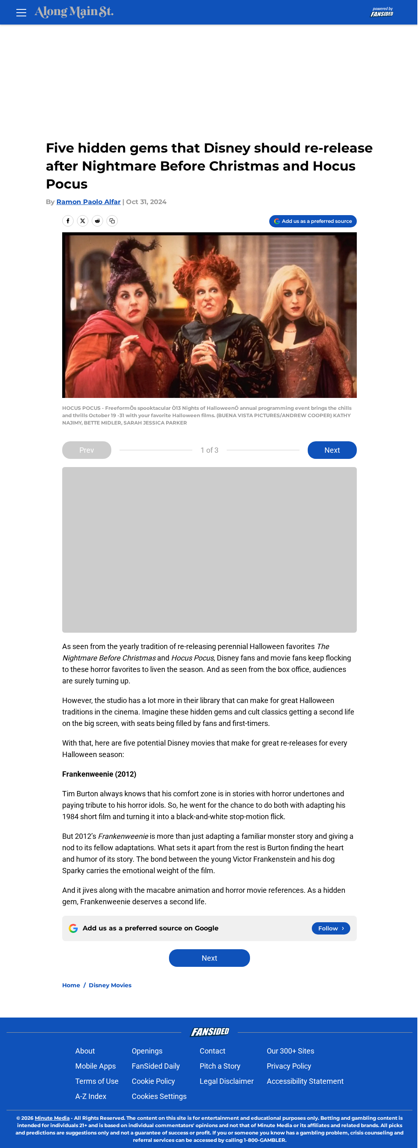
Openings (147, 1051)
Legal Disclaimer (227, 1081)
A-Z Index (90, 1096)
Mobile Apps (95, 1066)
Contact (212, 1051)
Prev (86, 450)
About (85, 1051)
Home (71, 985)
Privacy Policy (289, 1066)
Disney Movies (110, 985)
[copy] (112, 221)
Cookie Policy (153, 1081)
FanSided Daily (156, 1066)
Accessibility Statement (305, 1081)
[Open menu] (21, 12)
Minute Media (52, 1118)
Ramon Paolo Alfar (88, 202)
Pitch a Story (220, 1066)
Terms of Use (97, 1081)
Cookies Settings (159, 1096)
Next (332, 450)
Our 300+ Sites (290, 1051)
